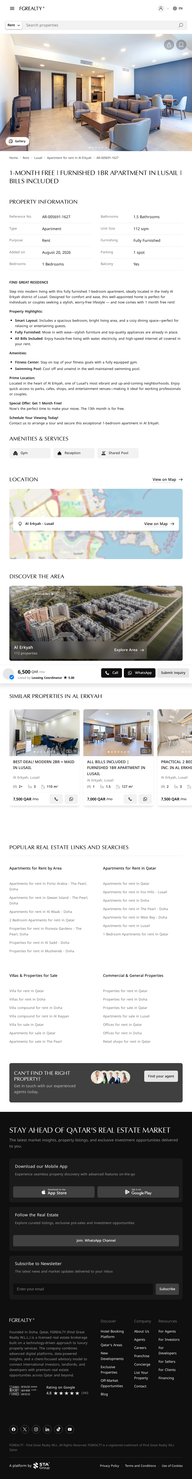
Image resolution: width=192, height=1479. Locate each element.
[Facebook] (13, 1429)
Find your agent (161, 1076)
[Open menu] (12, 8)
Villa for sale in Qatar (26, 1025)
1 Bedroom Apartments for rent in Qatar (135, 934)
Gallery (20, 141)
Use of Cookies (172, 1465)
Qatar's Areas (111, 1345)
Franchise (141, 1356)
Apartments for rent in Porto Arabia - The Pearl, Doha (48, 887)
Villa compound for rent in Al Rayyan (39, 1016)
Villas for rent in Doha (27, 999)
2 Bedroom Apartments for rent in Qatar (42, 920)
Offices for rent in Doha (122, 1033)
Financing (166, 1378)
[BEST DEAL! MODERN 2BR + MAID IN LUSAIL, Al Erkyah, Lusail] (44, 757)
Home (13, 158)
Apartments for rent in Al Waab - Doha (40, 912)
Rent (26, 158)
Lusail (38, 158)
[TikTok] (58, 1429)
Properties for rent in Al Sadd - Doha (39, 943)
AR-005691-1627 (107, 158)
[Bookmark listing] (181, 45)
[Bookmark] (74, 714)
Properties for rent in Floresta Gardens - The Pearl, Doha (45, 931)
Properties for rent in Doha (125, 999)
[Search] (181, 25)
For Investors (169, 1339)
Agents (139, 1339)
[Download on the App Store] (54, 1192)
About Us (141, 1331)
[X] (25, 1429)
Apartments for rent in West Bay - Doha (135, 917)
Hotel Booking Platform (112, 1334)
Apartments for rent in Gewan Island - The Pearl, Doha (48, 901)
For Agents (167, 1331)
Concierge (142, 1364)
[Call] (56, 799)
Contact (140, 1386)
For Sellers (167, 1361)
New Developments (112, 1356)
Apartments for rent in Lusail (126, 926)
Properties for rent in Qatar (125, 991)
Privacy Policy (109, 1465)
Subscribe (167, 1289)
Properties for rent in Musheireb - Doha (41, 951)
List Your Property (141, 1375)
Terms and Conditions (140, 1465)
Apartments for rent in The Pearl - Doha (135, 909)
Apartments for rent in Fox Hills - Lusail (135, 892)
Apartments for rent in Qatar (126, 884)
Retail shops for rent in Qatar (127, 1041)
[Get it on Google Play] (138, 1192)
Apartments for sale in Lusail (126, 1016)
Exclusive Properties (109, 1369)
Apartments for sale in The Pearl (35, 1041)
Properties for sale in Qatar (125, 1008)
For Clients (167, 1370)
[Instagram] (36, 1429)
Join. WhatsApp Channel (96, 1240)
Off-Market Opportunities (112, 1383)
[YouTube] (70, 1429)
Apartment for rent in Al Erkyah (69, 158)
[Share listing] (169, 45)
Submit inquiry (173, 673)
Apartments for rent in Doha (126, 900)
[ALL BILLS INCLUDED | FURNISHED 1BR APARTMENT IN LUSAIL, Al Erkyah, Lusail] (118, 757)
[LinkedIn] (47, 1429)
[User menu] (163, 8)
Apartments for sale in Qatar (32, 1033)
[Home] (32, 8)
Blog (104, 1394)
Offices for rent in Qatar (122, 1025)
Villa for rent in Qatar (26, 991)
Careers (140, 1348)
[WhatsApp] (71, 799)
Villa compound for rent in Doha (35, 1008)
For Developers (168, 1350)
